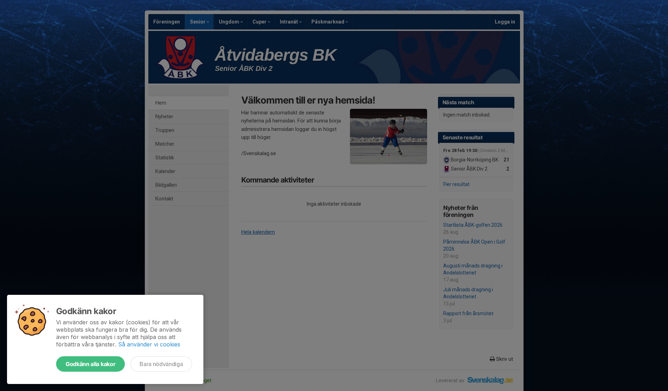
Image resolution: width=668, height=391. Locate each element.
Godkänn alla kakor (90, 363)
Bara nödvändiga (161, 363)
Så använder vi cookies (149, 344)
